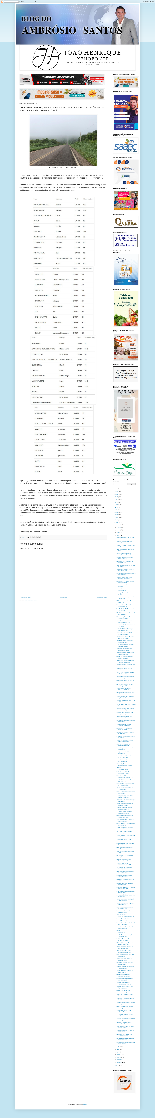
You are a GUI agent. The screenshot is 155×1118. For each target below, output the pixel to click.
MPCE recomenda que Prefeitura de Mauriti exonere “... (125, 1038)
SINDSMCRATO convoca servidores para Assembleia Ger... (126, 915)
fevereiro (119, 527)
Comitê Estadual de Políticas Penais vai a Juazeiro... (125, 681)
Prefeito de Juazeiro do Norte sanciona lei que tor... (124, 939)
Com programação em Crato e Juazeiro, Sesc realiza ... (124, 859)
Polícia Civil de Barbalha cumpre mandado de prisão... (125, 629)
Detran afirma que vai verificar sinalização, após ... (124, 669)
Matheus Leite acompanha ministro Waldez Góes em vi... (125, 943)
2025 (116, 522)
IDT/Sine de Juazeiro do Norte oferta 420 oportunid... (126, 720)
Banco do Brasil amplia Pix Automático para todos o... (124, 983)
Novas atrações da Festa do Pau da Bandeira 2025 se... (125, 605)
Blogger (85, 1104)
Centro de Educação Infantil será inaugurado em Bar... (125, 927)
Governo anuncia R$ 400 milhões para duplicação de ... (125, 979)
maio (118, 535)
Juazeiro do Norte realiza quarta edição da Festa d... (124, 728)
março (118, 530)
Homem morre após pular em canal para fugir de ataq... (125, 709)
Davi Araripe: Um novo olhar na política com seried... (125, 911)
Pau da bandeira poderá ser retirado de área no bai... (126, 705)
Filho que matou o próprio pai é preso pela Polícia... (126, 701)
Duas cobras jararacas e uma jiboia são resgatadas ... (125, 1030)
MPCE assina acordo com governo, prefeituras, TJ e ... (125, 931)
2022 (116, 515)
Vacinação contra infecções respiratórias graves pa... (123, 772)
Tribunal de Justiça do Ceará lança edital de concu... (125, 963)
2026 (116, 1065)
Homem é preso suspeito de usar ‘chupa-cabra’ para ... (125, 712)
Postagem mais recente (25, 597)
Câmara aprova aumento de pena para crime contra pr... (126, 903)
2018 (116, 504)
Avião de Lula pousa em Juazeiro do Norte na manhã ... (126, 891)
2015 (116, 497)
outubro (119, 1057)
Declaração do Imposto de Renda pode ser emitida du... (125, 796)
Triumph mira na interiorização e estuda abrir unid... (125, 1015)
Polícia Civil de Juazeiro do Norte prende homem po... (125, 557)
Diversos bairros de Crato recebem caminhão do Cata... (125, 919)
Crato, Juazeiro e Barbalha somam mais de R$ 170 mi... (125, 871)
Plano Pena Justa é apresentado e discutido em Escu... (125, 907)
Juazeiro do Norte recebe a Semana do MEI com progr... (126, 780)
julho (118, 1049)
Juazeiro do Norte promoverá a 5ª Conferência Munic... (125, 1034)
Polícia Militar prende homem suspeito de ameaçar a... (124, 840)
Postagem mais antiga (101, 597)
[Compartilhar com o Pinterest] (39, 537)
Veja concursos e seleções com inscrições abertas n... (124, 716)
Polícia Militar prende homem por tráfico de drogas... (125, 1011)
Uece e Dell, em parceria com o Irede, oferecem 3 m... (126, 748)
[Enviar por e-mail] (31, 537)
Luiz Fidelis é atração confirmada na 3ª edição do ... (125, 999)
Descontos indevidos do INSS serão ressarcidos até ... (126, 895)
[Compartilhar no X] (35, 537)
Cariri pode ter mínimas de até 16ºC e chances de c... (126, 955)
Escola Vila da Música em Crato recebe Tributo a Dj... (125, 756)
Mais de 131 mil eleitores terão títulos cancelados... (126, 585)
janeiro (118, 525)
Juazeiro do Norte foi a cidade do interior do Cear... (125, 561)
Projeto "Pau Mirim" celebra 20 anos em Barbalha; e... (126, 546)
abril (118, 532)
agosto (118, 1052)
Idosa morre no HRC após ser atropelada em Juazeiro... (124, 744)
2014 (116, 494)
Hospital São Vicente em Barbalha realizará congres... (125, 677)
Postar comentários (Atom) (31, 600)
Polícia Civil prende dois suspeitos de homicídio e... (126, 836)
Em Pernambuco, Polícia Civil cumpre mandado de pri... (126, 573)
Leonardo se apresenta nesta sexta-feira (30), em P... (125, 987)
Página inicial (63, 597)
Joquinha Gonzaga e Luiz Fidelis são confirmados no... (126, 538)
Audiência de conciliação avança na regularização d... (125, 697)
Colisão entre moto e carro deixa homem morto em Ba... (125, 740)
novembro (119, 1059)
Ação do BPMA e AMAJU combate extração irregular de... (126, 887)
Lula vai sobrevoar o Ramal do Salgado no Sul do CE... (124, 689)
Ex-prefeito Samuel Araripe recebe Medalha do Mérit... (125, 653)
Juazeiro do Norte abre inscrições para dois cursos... (126, 800)
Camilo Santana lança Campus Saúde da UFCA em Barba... (126, 784)
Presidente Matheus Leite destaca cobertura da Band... (125, 641)
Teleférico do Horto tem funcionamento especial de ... (124, 863)
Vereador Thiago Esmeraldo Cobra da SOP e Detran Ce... (126, 923)
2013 (116, 492)
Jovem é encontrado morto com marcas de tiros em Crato (124, 621)
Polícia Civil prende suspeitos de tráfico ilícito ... (125, 971)
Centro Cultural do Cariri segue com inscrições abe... (126, 824)
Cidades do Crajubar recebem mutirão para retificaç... (126, 792)
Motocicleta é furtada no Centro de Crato (125, 879)
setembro (119, 1054)
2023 (116, 517)
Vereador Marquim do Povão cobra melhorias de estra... (125, 569)
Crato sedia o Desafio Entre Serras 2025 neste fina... (125, 549)
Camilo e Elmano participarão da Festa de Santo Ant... (125, 816)
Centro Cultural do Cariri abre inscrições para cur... (124, 760)
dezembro (119, 1062)
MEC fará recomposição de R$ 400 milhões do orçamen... (125, 852)
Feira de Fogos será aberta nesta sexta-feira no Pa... (124, 959)
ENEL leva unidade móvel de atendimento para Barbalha (124, 951)
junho (118, 1047)
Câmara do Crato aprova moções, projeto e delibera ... (125, 657)
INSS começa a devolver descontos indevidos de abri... (125, 673)
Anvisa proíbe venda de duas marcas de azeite (126, 593)
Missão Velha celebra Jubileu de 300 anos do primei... (126, 613)
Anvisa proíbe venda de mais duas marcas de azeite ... (125, 820)
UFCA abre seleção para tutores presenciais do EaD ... (124, 812)
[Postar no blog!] (33, 537)
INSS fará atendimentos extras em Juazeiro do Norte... (125, 1026)
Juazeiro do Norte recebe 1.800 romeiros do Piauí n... (124, 633)
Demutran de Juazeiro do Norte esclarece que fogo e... (124, 808)
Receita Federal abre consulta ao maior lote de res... (124, 542)
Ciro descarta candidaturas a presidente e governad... (123, 975)
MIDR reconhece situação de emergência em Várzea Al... (124, 553)
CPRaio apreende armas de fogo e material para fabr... (125, 1007)
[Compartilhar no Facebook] (37, 537)
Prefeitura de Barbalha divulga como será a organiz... (126, 1019)
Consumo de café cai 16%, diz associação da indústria (124, 577)
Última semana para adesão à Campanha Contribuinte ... (124, 724)
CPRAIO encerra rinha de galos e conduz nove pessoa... (125, 768)
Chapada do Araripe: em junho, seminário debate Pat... (124, 1022)
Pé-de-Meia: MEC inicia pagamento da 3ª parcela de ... (125, 776)
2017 (116, 502)
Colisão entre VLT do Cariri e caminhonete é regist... (124, 991)
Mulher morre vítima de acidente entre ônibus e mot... (126, 601)
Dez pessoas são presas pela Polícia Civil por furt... (125, 597)
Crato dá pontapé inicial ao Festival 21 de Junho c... (126, 565)
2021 (116, 512)
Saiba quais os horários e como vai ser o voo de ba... (125, 589)
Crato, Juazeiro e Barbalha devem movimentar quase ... (125, 848)
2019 (116, 507)
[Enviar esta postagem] (28, 537)
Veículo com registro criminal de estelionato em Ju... (125, 804)
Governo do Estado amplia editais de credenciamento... (126, 625)
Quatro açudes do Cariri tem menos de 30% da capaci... (125, 844)
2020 (116, 509)
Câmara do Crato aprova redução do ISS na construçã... (125, 899)
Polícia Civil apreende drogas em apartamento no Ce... (125, 883)
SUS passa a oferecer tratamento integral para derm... (125, 855)
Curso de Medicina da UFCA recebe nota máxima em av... (126, 693)
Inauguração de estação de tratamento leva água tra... (126, 1003)
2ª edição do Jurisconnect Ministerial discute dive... (126, 736)
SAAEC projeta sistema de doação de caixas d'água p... (126, 1042)
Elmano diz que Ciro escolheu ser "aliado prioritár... (125, 788)
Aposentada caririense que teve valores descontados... (124, 875)
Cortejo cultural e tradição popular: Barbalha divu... (125, 752)
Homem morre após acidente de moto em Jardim (126, 665)
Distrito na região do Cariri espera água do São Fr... (125, 828)
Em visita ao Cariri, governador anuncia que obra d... (124, 867)
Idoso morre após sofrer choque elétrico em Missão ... (124, 617)
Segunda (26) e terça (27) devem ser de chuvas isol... (126, 732)
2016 (116, 499)
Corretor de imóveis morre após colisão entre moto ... (124, 935)
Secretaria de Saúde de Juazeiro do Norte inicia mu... (125, 967)
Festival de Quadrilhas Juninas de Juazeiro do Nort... (125, 995)
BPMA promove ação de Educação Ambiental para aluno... (125, 661)
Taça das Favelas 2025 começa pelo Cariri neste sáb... (125, 609)
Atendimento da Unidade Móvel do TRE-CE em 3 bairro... (125, 637)
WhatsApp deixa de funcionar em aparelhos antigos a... (125, 947)
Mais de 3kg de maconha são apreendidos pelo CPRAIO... (125, 764)
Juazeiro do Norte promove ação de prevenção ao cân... (125, 581)
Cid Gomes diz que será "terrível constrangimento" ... (125, 685)
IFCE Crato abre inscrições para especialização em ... (124, 832)
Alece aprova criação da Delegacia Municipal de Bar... (125, 645)
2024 (116, 520)
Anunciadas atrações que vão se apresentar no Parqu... (124, 649)
